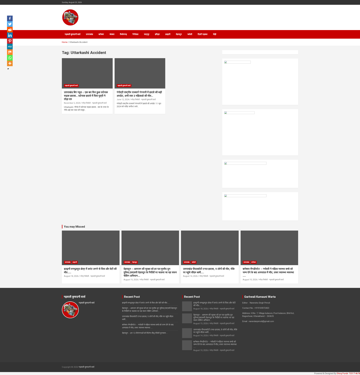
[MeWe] (10, 46)
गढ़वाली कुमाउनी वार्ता (72, 34)
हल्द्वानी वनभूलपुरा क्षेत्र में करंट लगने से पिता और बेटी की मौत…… (146, 303)
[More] (10, 63)
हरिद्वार (157, 34)
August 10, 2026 (250, 279)
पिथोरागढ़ (123, 34)
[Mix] (10, 52)
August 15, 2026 (131, 279)
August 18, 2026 (71, 276)
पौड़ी (214, 34)
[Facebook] (10, 18)
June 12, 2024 (123, 99)
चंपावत (112, 34)
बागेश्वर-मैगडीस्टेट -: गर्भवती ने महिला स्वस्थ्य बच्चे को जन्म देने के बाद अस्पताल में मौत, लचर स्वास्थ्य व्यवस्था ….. (268, 272)
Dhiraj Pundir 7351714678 (348, 373)
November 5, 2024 (72, 103)
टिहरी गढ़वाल (202, 34)
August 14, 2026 (190, 276)
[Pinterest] (10, 41)
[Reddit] (10, 29)
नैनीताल (135, 34)
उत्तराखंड (89, 34)
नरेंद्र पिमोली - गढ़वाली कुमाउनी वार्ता (94, 103)
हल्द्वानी (167, 34)
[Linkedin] (10, 35)
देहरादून (179, 34)
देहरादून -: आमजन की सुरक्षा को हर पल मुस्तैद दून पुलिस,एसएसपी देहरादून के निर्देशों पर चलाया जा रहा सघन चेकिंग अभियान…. (150, 272)
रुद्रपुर (146, 34)
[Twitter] (10, 24)
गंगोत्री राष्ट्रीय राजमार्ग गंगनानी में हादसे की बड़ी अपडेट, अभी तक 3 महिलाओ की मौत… (139, 94)
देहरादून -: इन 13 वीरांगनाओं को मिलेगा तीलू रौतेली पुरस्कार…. (145, 333)
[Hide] (8, 69)
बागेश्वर (101, 34)
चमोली (189, 34)
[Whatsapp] (10, 58)
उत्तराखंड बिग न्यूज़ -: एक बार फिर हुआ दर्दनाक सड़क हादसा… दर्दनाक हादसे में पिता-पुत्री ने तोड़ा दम (86, 96)
